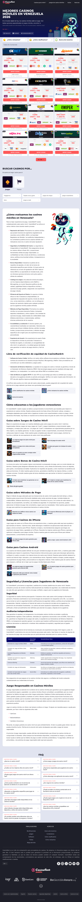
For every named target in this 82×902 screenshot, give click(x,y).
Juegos (31, 836)
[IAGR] (7, 881)
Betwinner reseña (41, 74)
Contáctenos (50, 836)
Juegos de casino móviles (56, 2)
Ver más (40, 159)
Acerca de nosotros (50, 833)
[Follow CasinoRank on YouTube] (69, 865)
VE (4, 866)
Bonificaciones (31, 833)
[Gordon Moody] (41, 881)
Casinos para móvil (39, 2)
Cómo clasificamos (50, 839)
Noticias (76, 2)
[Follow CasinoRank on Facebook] (58, 865)
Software (31, 839)
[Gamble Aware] (63, 881)
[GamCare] (27, 881)
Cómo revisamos (50, 842)
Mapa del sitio (31, 845)
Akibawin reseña (67, 74)
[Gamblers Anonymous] (16, 881)
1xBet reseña (15, 74)
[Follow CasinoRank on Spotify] (73, 865)
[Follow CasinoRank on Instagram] (61, 865)
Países (31, 842)
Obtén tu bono (15, 71)
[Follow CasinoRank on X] (65, 865)
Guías (69, 2)
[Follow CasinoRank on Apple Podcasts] (77, 865)
